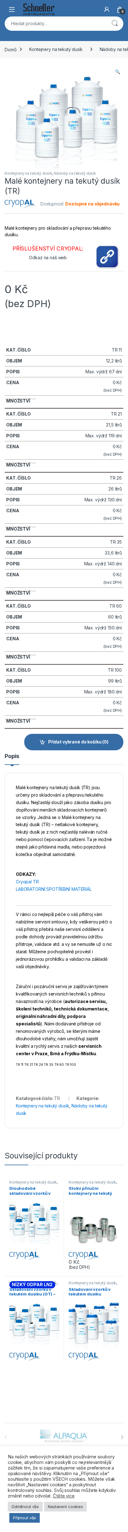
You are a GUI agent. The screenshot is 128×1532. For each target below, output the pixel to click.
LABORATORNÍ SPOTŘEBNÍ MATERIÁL (54, 889)
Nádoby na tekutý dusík (75, 173)
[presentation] (122, 1437)
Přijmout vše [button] (24, 1517)
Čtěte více (64, 1496)
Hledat (114, 23)
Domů (10, 49)
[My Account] (106, 9)
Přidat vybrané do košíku (78, 741)
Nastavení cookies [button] (65, 1506)
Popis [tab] (12, 756)
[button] (117, 72)
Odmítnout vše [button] (25, 1506)
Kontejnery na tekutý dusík (55, 49)
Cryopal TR (27, 881)
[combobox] (55, 23)
